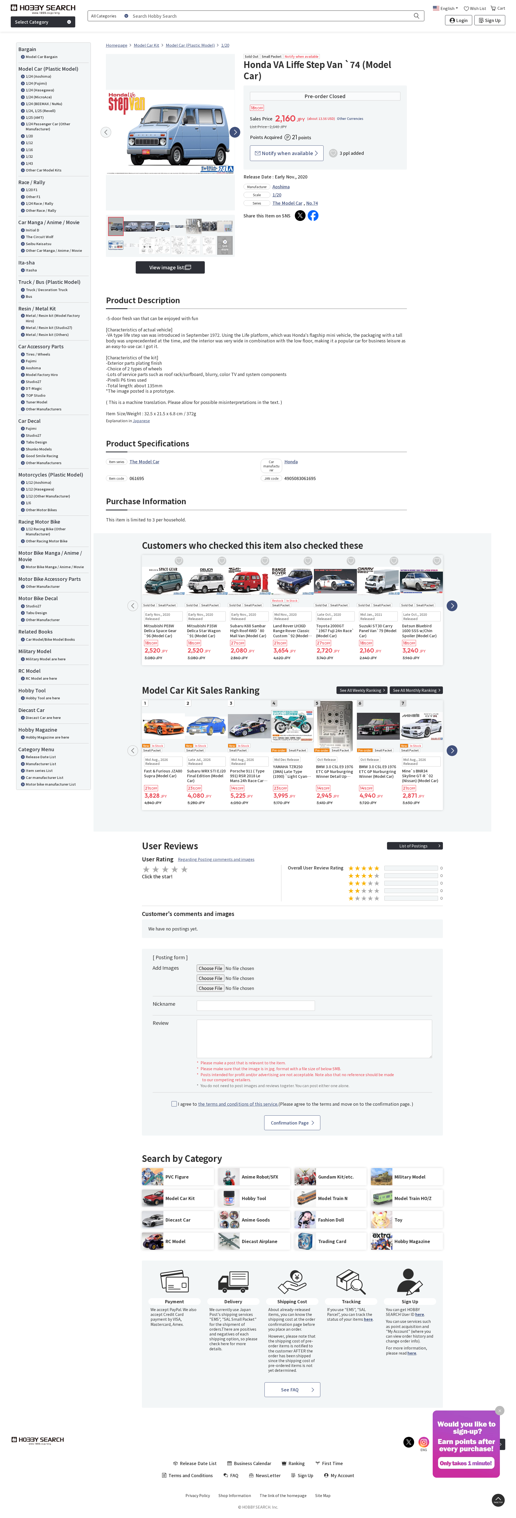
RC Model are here (41, 678)
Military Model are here (46, 658)
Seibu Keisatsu (38, 243)
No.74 (312, 203)
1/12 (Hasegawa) (40, 489)
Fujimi (31, 360)
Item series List (39, 770)
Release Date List (41, 756)
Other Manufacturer (43, 586)
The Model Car (287, 203)
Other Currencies (350, 118)
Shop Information (234, 1495)
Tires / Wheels (38, 354)
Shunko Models (39, 449)
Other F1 (33, 196)
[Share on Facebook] (313, 215)
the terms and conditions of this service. (238, 1104)
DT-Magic (34, 388)
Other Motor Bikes (41, 509)
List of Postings (413, 845)
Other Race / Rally (41, 210)
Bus (29, 296)
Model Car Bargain (42, 56)
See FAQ (290, 1389)
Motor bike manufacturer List (51, 784)
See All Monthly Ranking (415, 690)
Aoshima (33, 367)
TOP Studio (35, 395)
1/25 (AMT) (35, 117)
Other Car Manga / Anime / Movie (54, 250)
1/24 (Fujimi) (36, 83)
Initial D (32, 229)
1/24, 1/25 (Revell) (41, 110)
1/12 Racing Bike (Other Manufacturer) (46, 531)
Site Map (323, 1495)
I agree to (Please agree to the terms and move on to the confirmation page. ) (295, 1104)
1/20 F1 (31, 189)
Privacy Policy (197, 1495)
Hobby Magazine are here (47, 737)
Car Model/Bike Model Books (50, 639)
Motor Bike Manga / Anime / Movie (55, 566)
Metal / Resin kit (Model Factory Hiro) (53, 318)
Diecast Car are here (43, 717)
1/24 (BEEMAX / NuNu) (44, 103)
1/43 (29, 163)
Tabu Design (36, 442)
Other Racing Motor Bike (46, 540)
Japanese (141, 420)
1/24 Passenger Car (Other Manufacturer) (48, 126)
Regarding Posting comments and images (216, 859)
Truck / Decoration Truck (46, 289)
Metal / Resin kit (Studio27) (49, 327)
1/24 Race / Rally (39, 203)
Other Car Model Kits (44, 170)
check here (219, 1343)
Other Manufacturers (44, 408)
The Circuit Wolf (39, 236)
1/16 (29, 149)
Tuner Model (36, 401)
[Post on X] (300, 215)
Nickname (164, 1003)
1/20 (29, 135)
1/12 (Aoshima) (38, 482)
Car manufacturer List (44, 777)
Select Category (31, 22)
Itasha (31, 270)
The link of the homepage (283, 1495)
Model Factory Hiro (42, 374)
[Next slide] (235, 132)
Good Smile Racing (42, 455)
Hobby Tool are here (43, 697)
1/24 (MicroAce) (39, 96)
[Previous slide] (106, 132)
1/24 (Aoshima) (38, 76)
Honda (291, 461)
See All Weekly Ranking (360, 690)
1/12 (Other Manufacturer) (48, 496)
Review (161, 1022)
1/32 (29, 156)
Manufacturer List (41, 763)
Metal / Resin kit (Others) (47, 334)
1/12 (29, 142)
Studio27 (33, 381)
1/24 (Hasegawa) (40, 89)
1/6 (28, 502)
